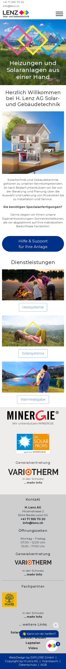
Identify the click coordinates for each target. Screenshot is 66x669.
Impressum (50, 661)
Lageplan (33, 643)
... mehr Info (33, 482)
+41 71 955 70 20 (13, 2)
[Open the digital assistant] (52, 646)
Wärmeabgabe (33, 399)
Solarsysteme (33, 353)
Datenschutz (28, 664)
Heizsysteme (33, 307)
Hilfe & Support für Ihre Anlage (33, 244)
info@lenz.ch (11, 6)
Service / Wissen (33, 637)
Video (33, 648)
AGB (44, 664)
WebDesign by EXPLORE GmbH (31, 657)
